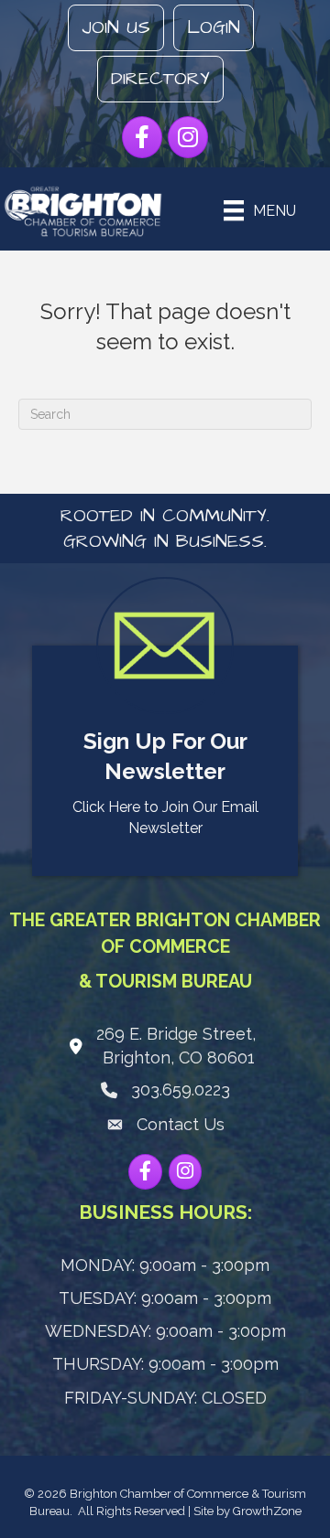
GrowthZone (267, 1511)
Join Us (116, 27)
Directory (160, 78)
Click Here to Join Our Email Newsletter (165, 817)
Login (213, 27)
